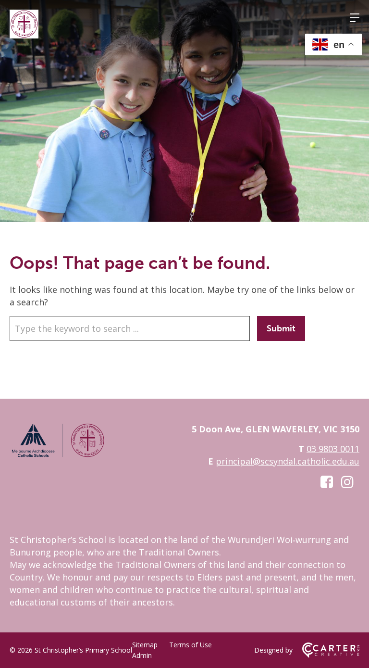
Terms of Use (190, 644)
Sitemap (145, 644)
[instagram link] (347, 482)
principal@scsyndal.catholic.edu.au (287, 461)
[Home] (58, 455)
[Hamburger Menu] (354, 17)
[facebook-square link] (326, 482)
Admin (142, 655)
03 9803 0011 (333, 448)
